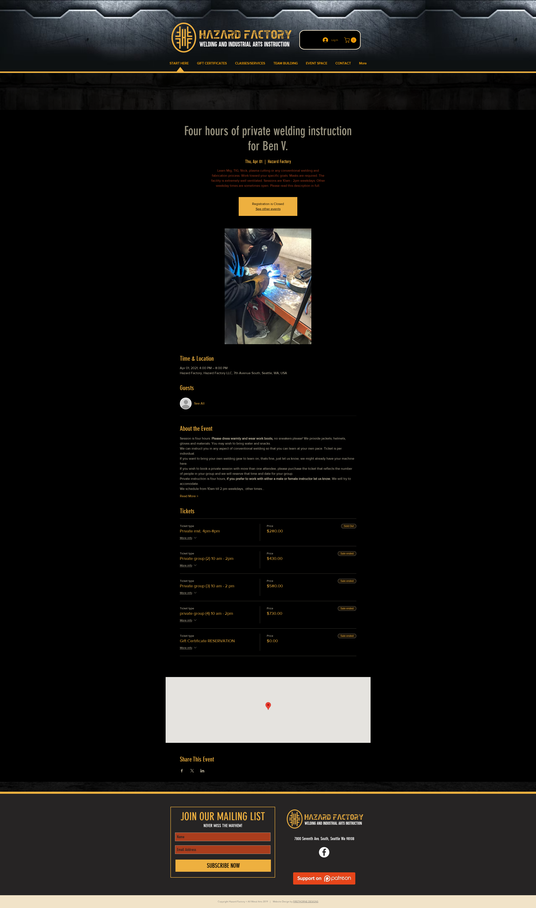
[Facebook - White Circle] (324, 852)
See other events (268, 209)
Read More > (189, 496)
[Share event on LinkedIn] (202, 770)
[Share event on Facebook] (182, 770)
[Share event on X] (192, 770)
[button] (351, 40)
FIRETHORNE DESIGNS (305, 901)
